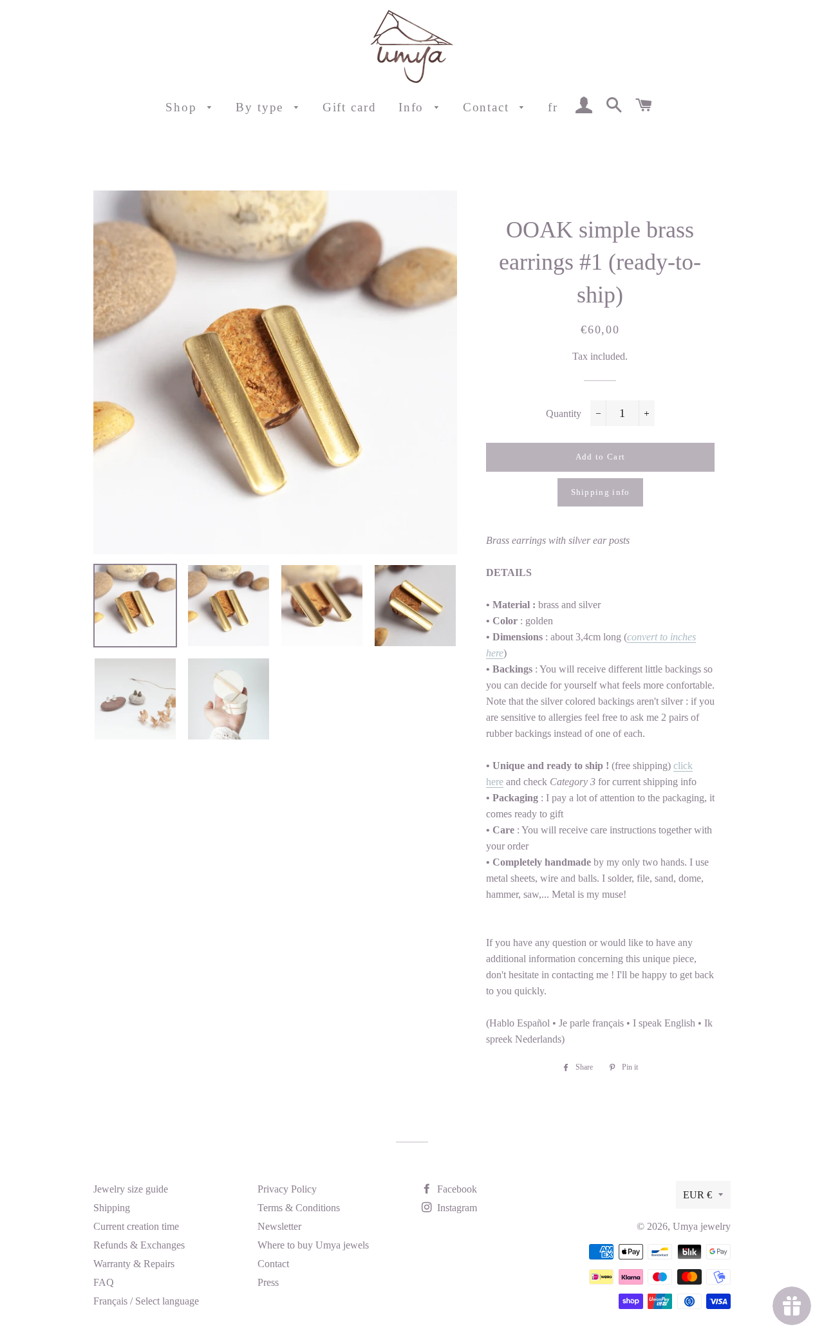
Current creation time (136, 1226)
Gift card (350, 107)
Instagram (456, 1207)
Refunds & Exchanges (139, 1245)
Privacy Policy (287, 1189)
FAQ (103, 1282)
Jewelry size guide (130, 1189)
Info (413, 107)
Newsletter (279, 1226)
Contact (488, 107)
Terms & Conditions (299, 1207)
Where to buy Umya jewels (313, 1245)
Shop (183, 107)
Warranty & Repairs (133, 1263)
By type (262, 107)
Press (268, 1282)
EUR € (697, 1194)
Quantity (563, 413)
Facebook (456, 1189)
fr (553, 107)
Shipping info (600, 492)
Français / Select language (146, 1301)
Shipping (111, 1207)
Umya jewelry (702, 1226)
